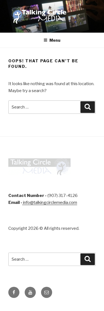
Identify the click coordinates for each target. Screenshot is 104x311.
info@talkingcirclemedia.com (49, 202)
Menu (54, 40)
